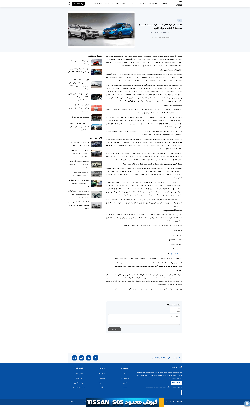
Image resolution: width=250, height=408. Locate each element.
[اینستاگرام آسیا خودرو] (95, 357)
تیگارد (102, 387)
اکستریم (102, 383)
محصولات (125, 373)
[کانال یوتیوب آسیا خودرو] (74, 357)
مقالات (125, 387)
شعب (107, 4)
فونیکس (102, 378)
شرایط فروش (125, 378)
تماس (120, 289)
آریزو (180, 20)
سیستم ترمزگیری (176, 253)
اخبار (125, 383)
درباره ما (79, 378)
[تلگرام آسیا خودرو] (88, 357)
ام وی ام (102, 373)
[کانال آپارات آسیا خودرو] (81, 357)
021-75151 (176, 383)
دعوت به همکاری (79, 387)
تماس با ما (79, 373)
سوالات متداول (79, 383)
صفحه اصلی (163, 4)
